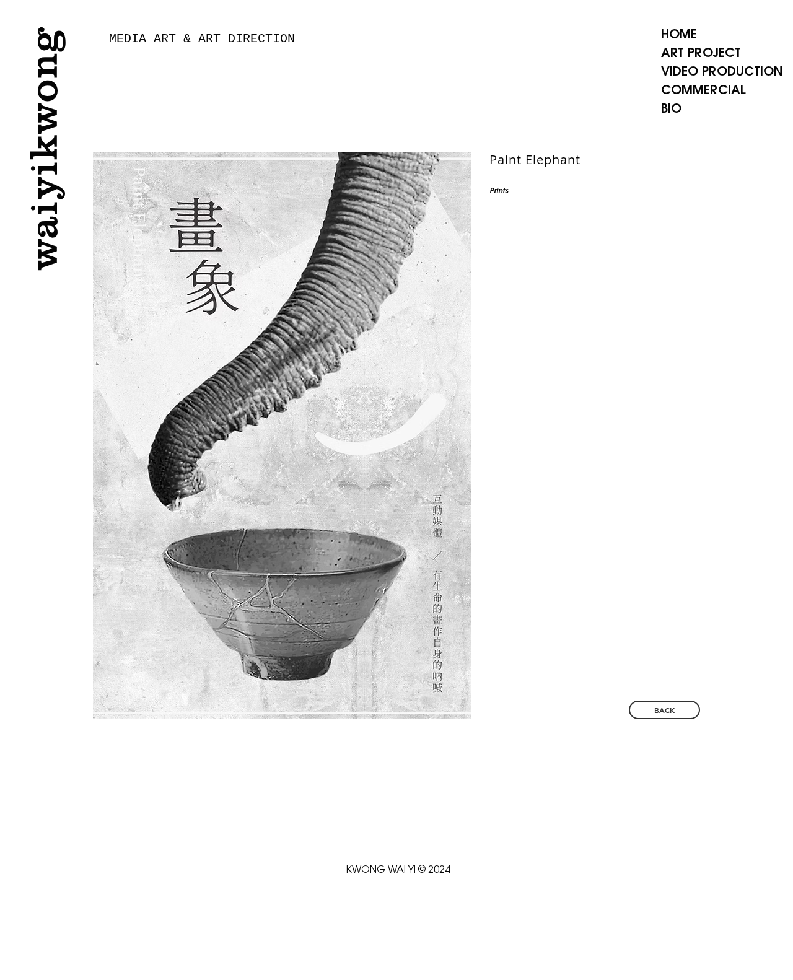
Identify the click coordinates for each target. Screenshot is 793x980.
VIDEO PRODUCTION (721, 72)
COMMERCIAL (703, 91)
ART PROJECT (701, 54)
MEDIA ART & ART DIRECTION (202, 39)
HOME (679, 35)
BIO (671, 109)
